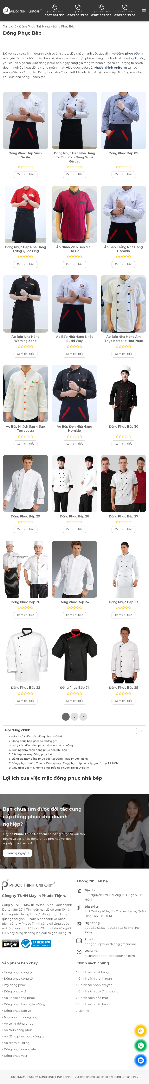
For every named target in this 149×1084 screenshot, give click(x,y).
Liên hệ (83, 1010)
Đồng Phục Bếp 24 (74, 602)
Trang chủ (9, 26)
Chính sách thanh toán (95, 978)
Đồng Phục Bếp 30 (123, 426)
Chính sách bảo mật (93, 998)
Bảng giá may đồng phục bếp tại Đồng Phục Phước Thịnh (50, 758)
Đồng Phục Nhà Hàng (34, 26)
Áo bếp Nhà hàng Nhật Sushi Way (74, 339)
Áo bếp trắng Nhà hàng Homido (123, 249)
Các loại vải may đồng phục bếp (33, 754)
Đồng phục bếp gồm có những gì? (34, 740)
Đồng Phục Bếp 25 (123, 687)
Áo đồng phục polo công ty (24, 1036)
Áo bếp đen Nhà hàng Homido (74, 429)
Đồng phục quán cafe (20, 1049)
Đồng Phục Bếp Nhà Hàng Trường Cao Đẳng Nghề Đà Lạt (74, 157)
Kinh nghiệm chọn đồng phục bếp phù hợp (39, 749)
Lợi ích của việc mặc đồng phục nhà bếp (37, 736)
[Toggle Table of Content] (137, 731)
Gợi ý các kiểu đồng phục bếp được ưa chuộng (42, 745)
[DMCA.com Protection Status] (10, 943)
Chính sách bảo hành (94, 1004)
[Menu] (144, 10)
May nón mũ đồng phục (21, 1017)
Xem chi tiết (25, 174)
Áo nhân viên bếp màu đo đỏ (74, 249)
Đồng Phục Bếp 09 (123, 153)
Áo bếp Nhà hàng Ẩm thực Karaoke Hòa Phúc (123, 339)
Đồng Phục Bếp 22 (25, 687)
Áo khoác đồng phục (19, 998)
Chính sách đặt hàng (93, 972)
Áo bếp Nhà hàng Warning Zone (25, 339)
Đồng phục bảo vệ (17, 1010)
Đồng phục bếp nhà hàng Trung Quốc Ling (25, 249)
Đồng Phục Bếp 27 (123, 516)
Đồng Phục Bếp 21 (74, 687)
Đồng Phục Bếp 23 (123, 602)
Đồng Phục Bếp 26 (25, 602)
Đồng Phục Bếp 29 (25, 516)
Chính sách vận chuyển (95, 985)
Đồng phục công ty (18, 972)
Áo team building (16, 1043)
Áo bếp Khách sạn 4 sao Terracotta (25, 429)
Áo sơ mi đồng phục (18, 1023)
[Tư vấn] (141, 1031)
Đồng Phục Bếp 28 (74, 516)
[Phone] (141, 1046)
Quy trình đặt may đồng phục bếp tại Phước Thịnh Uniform (50, 767)
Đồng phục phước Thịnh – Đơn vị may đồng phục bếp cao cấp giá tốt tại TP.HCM (65, 763)
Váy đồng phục (15, 985)
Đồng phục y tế (15, 991)
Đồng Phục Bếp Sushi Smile (25, 155)
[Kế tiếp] (83, 717)
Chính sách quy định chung (98, 991)
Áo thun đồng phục (18, 1030)
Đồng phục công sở (18, 978)
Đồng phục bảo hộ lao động (24, 1004)
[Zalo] (141, 1060)
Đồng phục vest (15, 1056)
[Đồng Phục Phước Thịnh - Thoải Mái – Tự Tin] (22, 10)
